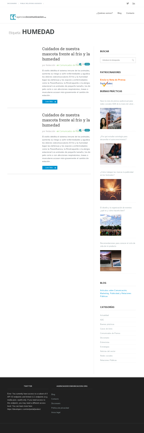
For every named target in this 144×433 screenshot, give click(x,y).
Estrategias (104, 347)
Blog (120, 13)
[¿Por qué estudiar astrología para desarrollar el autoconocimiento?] (111, 154)
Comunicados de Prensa (70, 65)
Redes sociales (106, 356)
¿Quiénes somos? (104, 13)
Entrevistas (104, 342)
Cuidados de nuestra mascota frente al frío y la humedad (66, 54)
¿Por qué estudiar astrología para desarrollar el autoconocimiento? (113, 138)
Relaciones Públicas (108, 360)
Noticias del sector (107, 351)
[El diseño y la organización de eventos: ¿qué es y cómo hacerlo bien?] (111, 225)
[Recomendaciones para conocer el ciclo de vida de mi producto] (111, 260)
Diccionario (12, 3)
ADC (102, 320)
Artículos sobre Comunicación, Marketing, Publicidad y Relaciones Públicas (115, 293)
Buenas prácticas (107, 324)
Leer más (49, 102)
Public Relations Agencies (31, 3)
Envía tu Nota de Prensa (112, 80)
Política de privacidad (60, 408)
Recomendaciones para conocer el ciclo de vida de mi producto (117, 244)
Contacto (130, 13)
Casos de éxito (106, 329)
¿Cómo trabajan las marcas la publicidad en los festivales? (116, 173)
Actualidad (104, 315)
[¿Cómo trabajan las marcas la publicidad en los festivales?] (111, 189)
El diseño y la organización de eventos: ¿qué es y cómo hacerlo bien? (116, 209)
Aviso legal (55, 412)
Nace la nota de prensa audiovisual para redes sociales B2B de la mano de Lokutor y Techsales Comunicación (117, 102)
